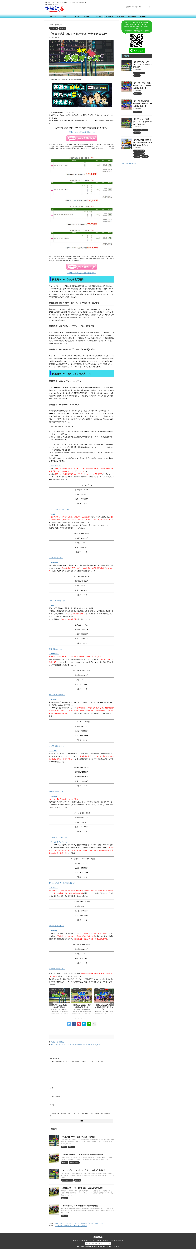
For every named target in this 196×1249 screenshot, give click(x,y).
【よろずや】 (53, 796)
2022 (56, 1045)
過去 (89, 1045)
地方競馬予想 (120, 16)
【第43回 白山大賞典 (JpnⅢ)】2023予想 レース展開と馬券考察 (142, 103)
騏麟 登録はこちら (55, 649)
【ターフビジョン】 (56, 466)
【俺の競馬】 (53, 931)
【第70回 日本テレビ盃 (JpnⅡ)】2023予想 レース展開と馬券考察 (142, 85)
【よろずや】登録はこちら (58, 837)
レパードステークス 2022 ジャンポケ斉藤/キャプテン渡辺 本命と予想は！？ (81, 1223)
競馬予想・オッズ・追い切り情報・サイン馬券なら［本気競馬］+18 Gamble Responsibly (98, 1240)
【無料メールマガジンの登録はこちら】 (81, 132)
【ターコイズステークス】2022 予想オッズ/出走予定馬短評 (83, 1170)
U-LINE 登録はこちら (56, 746)
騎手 (98, 1045)
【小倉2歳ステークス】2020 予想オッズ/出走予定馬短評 (82, 1154)
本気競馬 (98, 1237)
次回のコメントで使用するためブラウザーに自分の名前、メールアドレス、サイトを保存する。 (80, 1115)
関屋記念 (61, 1042)
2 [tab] (79, 1018)
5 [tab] (88, 1018)
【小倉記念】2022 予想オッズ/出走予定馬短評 (71, 1226)
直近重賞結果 (132, 16)
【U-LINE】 (53, 699)
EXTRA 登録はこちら (56, 792)
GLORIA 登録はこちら (56, 926)
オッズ (61, 1045)
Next (112, 1004)
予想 (64, 16)
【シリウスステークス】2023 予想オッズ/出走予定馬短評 (142, 64)
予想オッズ (98, 16)
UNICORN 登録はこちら (57, 601)
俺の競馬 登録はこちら (57, 969)
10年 (52, 1045)
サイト (52, 1105)
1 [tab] (76, 1018)
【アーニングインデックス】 (59, 842)
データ (66, 1045)
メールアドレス (55, 1096)
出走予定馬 (78, 1045)
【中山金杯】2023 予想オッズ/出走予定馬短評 (78, 1137)
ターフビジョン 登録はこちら (59, 509)
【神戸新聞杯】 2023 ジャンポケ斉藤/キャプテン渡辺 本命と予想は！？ (142, 142)
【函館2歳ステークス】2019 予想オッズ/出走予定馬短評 (82, 1188)
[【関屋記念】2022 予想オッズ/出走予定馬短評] (84, 1024)
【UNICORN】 (54, 562)
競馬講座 (143, 16)
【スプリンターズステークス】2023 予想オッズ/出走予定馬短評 (142, 121)
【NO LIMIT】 (54, 654)
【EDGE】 (52, 514)
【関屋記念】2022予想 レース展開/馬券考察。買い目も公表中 (59, 1007)
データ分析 (75, 16)
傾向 (73, 1045)
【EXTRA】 (53, 751)
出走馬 (85, 1045)
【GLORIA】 (53, 888)
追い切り (86, 16)
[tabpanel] (59, 1002)
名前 (52, 1088)
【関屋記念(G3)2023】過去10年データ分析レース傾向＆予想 (104, 1007)
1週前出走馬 (109, 16)
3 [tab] (82, 1018)
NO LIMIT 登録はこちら (57, 695)
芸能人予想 (53, 16)
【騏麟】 (52, 605)
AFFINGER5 (115, 1246)
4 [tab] (85, 1018)
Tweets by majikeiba (128, 164)
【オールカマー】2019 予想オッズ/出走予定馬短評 (80, 1206)
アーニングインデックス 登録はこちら (62, 883)
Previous (51, 1004)
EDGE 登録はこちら (56, 558)
